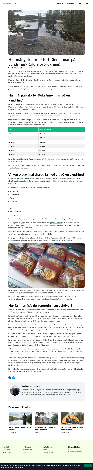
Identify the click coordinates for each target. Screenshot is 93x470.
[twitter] (13, 377)
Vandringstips (27, 452)
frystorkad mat (56, 223)
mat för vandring (24, 179)
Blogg (79, 3)
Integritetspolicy (48, 452)
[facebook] (9, 377)
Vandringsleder (27, 449)
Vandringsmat (70, 3)
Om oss (87, 3)
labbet (11, 4)
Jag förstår (88, 465)
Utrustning (60, 3)
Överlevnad (6, 455)
